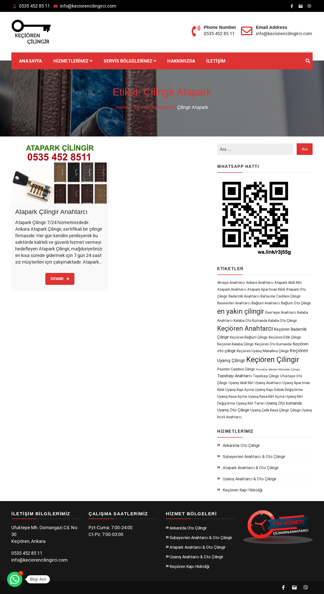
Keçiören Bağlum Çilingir (249, 337)
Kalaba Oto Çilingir (282, 321)
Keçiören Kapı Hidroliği (242, 490)
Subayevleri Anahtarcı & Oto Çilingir (254, 456)
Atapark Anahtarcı (231, 289)
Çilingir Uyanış (301, 410)
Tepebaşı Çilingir (266, 376)
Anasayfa (30, 61)
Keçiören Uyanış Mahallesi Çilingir (263, 351)
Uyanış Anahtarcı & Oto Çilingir (249, 479)
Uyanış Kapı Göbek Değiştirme (279, 390)
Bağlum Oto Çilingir (296, 303)
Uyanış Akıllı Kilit (241, 383)
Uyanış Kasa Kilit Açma (266, 396)
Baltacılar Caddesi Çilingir (280, 296)
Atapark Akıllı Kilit (288, 283)
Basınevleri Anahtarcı (234, 303)
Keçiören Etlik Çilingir (285, 337)
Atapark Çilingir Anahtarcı (51, 211)
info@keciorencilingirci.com (88, 6)
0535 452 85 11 (34, 6)
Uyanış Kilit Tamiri (250, 403)
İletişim (216, 61)
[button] (14, 579)
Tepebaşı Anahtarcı (234, 375)
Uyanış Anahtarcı (268, 383)
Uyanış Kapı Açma (239, 390)
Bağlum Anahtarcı (266, 303)
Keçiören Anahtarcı (245, 328)
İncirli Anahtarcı (229, 417)
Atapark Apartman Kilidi (266, 289)
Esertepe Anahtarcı (280, 312)
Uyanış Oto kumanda (284, 403)
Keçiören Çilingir (272, 359)
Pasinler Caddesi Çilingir (236, 369)
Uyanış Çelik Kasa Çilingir (269, 410)
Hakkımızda (181, 61)
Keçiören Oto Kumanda (273, 344)
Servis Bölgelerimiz (128, 61)
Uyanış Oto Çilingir (233, 410)
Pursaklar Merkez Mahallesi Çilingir (278, 369)
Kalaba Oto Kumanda (250, 321)
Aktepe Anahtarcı (231, 283)
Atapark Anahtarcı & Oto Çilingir (251, 467)
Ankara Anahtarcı (259, 283)
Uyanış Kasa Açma (232, 396)
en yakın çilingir (240, 311)
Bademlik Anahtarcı (244, 296)
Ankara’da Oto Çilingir (241, 445)
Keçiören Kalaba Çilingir (235, 344)
